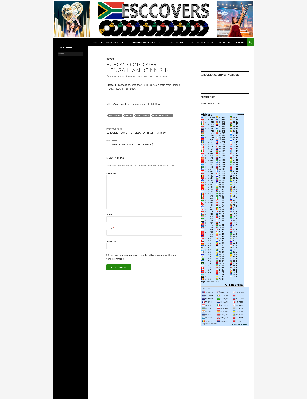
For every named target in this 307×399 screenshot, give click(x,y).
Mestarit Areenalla (162, 115)
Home (94, 42)
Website (111, 241)
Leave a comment (161, 76)
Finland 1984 (115, 115)
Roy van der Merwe (138, 76)
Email (110, 227)
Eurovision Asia (176, 42)
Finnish (128, 115)
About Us (240, 42)
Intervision (224, 42)
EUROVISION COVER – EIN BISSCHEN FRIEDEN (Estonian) (136, 131)
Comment (112, 173)
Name (110, 214)
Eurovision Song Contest (113, 42)
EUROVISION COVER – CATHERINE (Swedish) (129, 142)
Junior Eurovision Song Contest (147, 42)
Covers (110, 59)
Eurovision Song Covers (201, 42)
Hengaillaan (143, 115)
